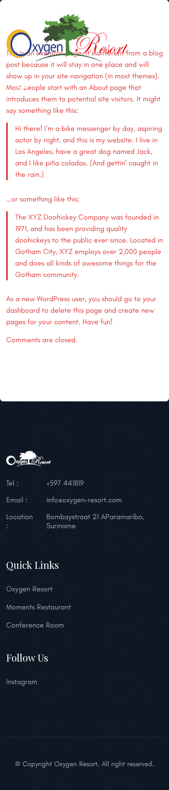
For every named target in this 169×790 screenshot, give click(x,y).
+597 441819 (65, 483)
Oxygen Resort (29, 588)
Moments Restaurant (38, 606)
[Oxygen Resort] (67, 37)
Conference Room (35, 625)
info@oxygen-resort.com (84, 499)
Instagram (21, 681)
